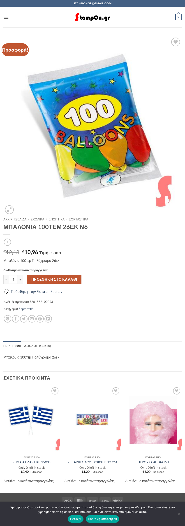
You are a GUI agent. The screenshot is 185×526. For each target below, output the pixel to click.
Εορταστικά (78, 219)
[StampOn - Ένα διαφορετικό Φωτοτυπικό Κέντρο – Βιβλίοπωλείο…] (92, 17)
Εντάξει (75, 519)
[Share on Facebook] (15, 319)
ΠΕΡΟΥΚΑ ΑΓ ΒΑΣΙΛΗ (153, 462)
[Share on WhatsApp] (7, 319)
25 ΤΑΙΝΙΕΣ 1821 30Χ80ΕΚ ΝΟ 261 (92, 462)
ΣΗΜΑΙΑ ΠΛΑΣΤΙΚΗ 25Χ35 (31, 462)
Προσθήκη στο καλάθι (54, 279)
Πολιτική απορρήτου (102, 519)
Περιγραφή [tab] (12, 346)
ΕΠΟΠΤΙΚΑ (57, 219)
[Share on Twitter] (24, 319)
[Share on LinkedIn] (48, 319)
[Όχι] (179, 515)
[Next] (181, 439)
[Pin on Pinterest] (40, 319)
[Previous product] (7, 242)
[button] (6, 17)
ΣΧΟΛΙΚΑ (37, 219)
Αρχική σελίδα (14, 219)
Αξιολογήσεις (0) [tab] (37, 346)
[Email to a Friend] (32, 319)
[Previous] (3, 439)
